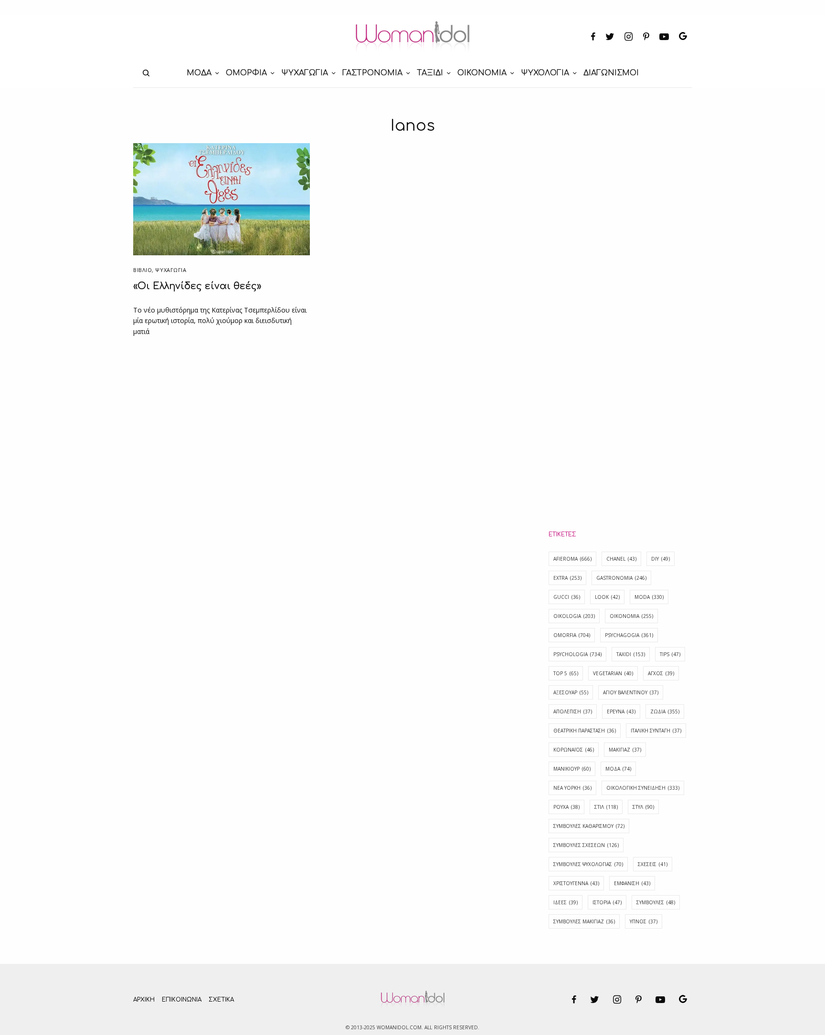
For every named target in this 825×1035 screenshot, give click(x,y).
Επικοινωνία (181, 999)
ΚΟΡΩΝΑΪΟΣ (573, 749)
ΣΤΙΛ (606, 807)
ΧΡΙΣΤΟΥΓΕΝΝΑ (576, 883)
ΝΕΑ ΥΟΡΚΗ (572, 787)
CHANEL (621, 558)
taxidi (630, 654)
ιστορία (607, 902)
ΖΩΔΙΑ (664, 711)
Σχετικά (221, 999)
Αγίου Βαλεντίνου (630, 692)
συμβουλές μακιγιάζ (584, 921)
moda (649, 597)
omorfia (571, 635)
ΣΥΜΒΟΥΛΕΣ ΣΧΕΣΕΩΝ (586, 845)
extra (567, 578)
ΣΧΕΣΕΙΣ (652, 864)
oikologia (574, 616)
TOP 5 (565, 673)
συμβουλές (655, 902)
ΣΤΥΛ (643, 807)
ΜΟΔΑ (618, 768)
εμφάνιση (632, 883)
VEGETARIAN (613, 673)
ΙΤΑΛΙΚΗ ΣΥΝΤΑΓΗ (656, 730)
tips (670, 654)
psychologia (577, 654)
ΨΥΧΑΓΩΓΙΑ (170, 269)
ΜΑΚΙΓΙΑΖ (625, 749)
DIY (660, 558)
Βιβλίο (142, 269)
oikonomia (631, 616)
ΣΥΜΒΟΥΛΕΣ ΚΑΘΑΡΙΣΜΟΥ (588, 826)
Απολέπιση (572, 711)
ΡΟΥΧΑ (566, 807)
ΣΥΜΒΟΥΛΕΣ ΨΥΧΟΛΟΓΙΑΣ (588, 864)
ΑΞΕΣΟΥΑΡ (570, 692)
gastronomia (621, 578)
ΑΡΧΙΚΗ (144, 999)
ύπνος (643, 921)
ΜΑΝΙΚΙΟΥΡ (572, 768)
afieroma (572, 558)
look (607, 597)
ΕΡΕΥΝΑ (621, 711)
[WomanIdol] (413, 37)
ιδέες (565, 902)
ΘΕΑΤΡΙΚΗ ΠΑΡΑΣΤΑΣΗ (584, 730)
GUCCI (566, 597)
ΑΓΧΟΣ (661, 673)
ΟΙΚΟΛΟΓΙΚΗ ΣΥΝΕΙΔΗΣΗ (642, 787)
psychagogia (629, 635)
